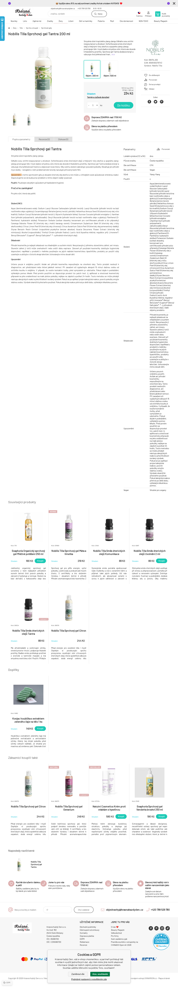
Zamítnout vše (77, 974)
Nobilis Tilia (157, 65)
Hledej (100, 14)
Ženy (61, 21)
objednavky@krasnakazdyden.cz (63, 8)
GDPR (82, 939)
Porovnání (153, 80)
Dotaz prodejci (154, 84)
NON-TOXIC (143, 21)
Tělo (21, 28)
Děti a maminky (85, 21)
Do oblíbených (154, 75)
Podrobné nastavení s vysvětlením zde (89, 979)
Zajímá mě (37, 21)
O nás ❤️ (115, 927)
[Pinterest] (156, 928)
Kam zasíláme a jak (119, 939)
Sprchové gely (46, 28)
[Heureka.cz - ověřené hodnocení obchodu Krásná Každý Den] (161, 949)
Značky (50, 21)
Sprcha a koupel (32, 28)
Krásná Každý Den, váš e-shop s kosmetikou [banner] (23, 13)
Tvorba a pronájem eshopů (134, 978)
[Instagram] (162, 928)
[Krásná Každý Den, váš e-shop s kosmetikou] (9, 28)
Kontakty (84, 933)
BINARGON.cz (151, 978)
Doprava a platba (87, 936)
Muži (112, 21)
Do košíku (123, 105)
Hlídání (151, 89)
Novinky (14, 21)
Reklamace (84, 942)
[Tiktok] (167, 928)
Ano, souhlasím (100, 974)
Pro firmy (115, 936)
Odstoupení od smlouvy (89, 930)
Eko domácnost (126, 21)
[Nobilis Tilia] (155, 54)
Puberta (101, 21)
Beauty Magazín (160, 21)
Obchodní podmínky (88, 927)
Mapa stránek (164, 978)
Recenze (83, 945)
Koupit (40, 561)
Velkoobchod (116, 933)
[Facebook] (151, 928)
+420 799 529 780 (84, 8)
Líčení (70, 21)
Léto (25, 21)
